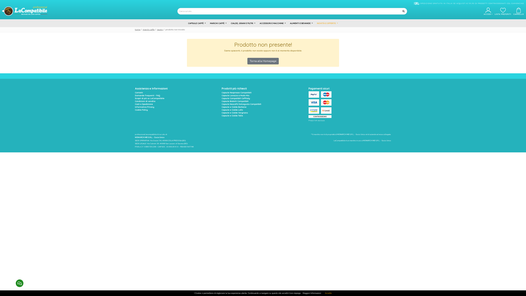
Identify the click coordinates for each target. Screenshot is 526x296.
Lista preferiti (503, 14)
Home (137, 29)
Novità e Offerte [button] (326, 23)
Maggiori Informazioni (312, 293)
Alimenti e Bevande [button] (300, 23)
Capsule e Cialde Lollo (232, 110)
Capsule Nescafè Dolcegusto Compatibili (241, 104)
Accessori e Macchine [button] (272, 23)
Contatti (139, 92)
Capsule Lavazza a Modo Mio (235, 95)
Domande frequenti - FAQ (147, 95)
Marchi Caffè (148, 29)
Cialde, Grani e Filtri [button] (242, 23)
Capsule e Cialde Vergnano (235, 113)
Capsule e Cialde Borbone (234, 107)
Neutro (160, 29)
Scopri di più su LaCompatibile (149, 98)
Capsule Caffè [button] (196, 23)
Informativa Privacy (144, 107)
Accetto (328, 293)
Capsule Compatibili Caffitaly (236, 98)
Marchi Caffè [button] (217, 23)
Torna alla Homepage (263, 61)
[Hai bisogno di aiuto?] (19, 283)
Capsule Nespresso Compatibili (236, 92)
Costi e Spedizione (144, 104)
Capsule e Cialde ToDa (232, 115)
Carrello (518, 14)
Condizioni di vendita (145, 101)
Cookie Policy (141, 110)
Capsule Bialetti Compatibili (235, 101)
